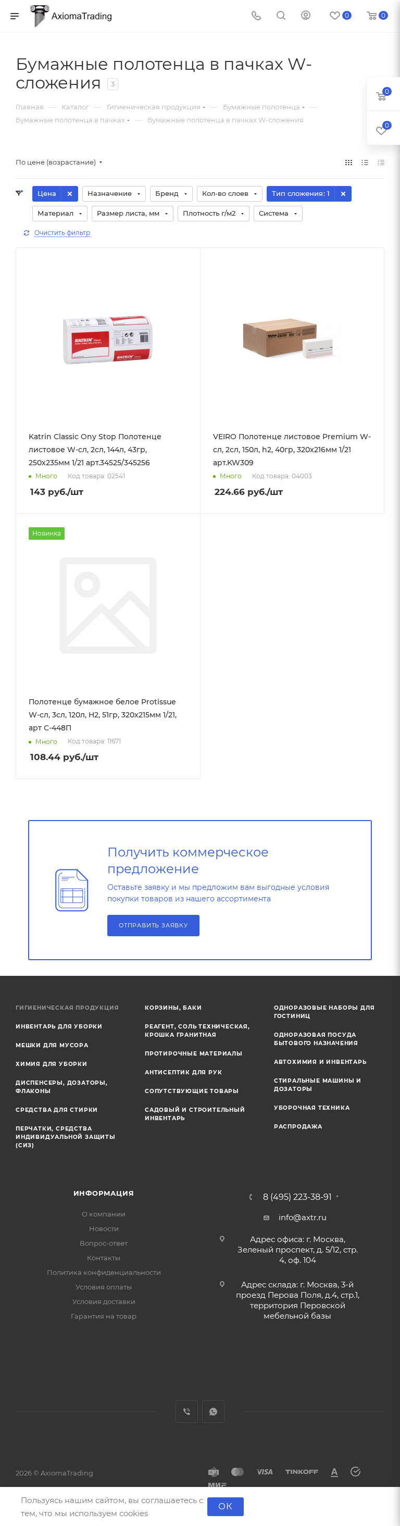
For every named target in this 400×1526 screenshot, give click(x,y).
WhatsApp (213, 1411)
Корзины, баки (173, 1007)
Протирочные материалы (194, 1053)
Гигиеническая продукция (67, 1007)
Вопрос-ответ (104, 1243)
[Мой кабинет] (305, 16)
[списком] (365, 162)
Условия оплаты (104, 1287)
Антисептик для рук (183, 1072)
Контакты (103, 1258)
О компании (104, 1214)
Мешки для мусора (52, 1045)
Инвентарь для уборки (59, 1026)
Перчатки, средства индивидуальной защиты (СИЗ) (66, 1137)
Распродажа (298, 1126)
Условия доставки (103, 1301)
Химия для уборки (52, 1064)
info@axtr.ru (303, 1217)
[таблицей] (381, 162)
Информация (103, 1193)
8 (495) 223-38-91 (297, 1197)
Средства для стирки (57, 1110)
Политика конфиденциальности (104, 1272)
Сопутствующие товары (192, 1091)
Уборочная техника (312, 1108)
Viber (187, 1411)
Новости (104, 1228)
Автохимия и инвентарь (320, 1062)
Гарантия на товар (103, 1316)
